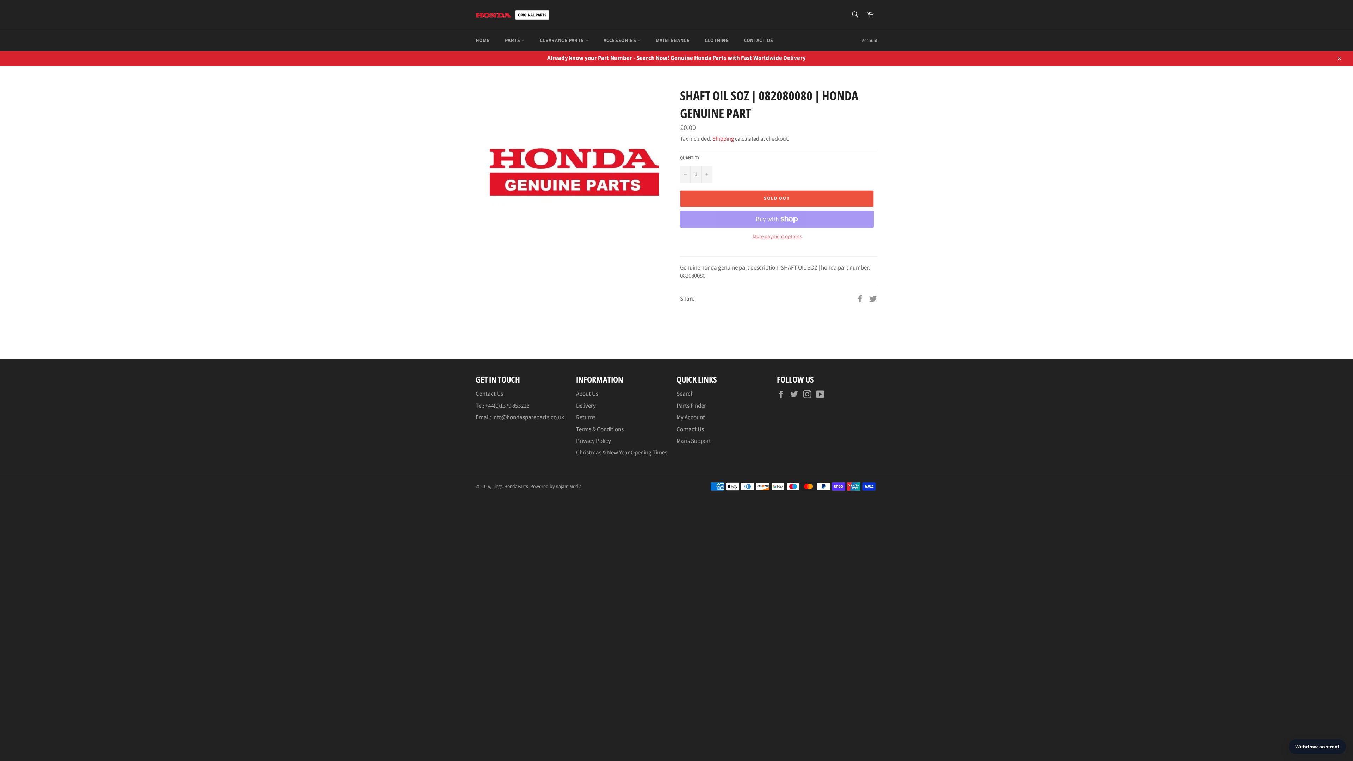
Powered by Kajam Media (556, 486)
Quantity (689, 158)
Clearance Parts (562, 40)
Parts (513, 40)
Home (483, 40)
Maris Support (693, 441)
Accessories (620, 40)
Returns (585, 417)
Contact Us (758, 40)
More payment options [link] (777, 236)
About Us (587, 394)
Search (685, 394)
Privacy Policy (593, 441)
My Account (690, 417)
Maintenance (673, 40)
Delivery (586, 406)
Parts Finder (691, 406)
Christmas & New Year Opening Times (621, 452)
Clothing (717, 40)
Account (869, 40)
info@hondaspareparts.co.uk (528, 417)
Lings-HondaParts (510, 486)
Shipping (723, 139)
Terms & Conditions (600, 429)
